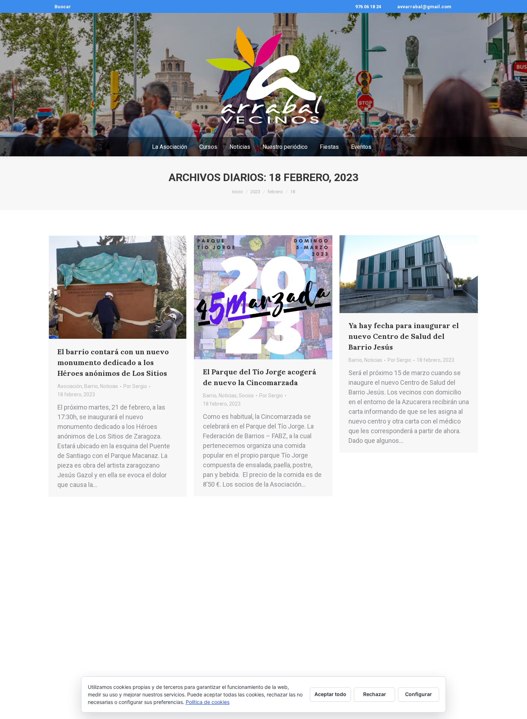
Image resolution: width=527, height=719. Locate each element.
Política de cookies (207, 702)
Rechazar (374, 694)
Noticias (109, 386)
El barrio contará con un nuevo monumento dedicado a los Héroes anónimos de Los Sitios (113, 362)
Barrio (91, 386)
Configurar (418, 694)
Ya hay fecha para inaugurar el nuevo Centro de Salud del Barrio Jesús (403, 336)
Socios (246, 395)
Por (135, 386)
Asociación (69, 386)
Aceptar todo (330, 694)
